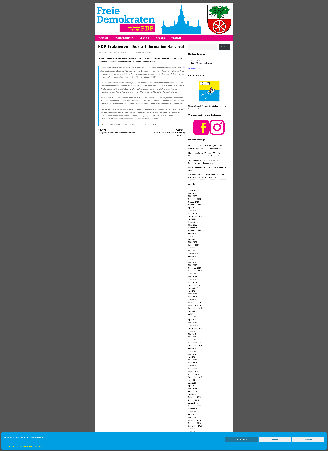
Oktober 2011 (193, 409)
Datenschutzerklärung (25, 446)
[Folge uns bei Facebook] (201, 134)
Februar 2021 (193, 245)
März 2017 (192, 294)
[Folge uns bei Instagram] (217, 134)
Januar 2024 (193, 210)
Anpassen (308, 439)
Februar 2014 (193, 363)
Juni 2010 (192, 432)
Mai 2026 (192, 193)
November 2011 (194, 406)
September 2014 (195, 345)
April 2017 (192, 291)
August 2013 (193, 380)
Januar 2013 (193, 394)
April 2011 (192, 414)
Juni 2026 (192, 190)
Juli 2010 (192, 429)
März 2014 (192, 360)
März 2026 (192, 196)
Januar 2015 (193, 340)
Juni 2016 (192, 317)
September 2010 (195, 426)
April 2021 (192, 239)
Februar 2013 (193, 391)
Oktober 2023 (193, 213)
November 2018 (194, 268)
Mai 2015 (192, 334)
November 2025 (194, 199)
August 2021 (193, 233)
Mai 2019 (192, 262)
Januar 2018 (193, 279)
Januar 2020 (193, 254)
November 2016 (194, 305)
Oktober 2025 (193, 202)
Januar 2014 (193, 366)
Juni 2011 (192, 411)
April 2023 (192, 219)
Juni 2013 (192, 383)
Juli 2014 (192, 351)
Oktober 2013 (193, 374)
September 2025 (195, 205)
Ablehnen (275, 439)
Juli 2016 (192, 314)
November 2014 (194, 343)
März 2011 (192, 417)
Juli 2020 (192, 248)
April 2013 (192, 386)
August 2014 (193, 348)
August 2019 (193, 256)
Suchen (224, 47)
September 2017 (195, 285)
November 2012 (194, 397)
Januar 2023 (193, 222)
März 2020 (192, 251)
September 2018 (195, 271)
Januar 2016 (193, 325)
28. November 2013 (108, 52)
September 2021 (195, 231)
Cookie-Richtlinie (10, 446)
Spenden (160, 38)
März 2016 (192, 322)
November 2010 (194, 423)
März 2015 (192, 337)
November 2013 (194, 371)
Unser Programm (124, 38)
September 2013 (195, 377)
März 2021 (192, 242)
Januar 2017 (193, 299)
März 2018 (192, 277)
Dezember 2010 (194, 420)
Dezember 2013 (194, 368)
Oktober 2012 (193, 400)
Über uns (144, 38)
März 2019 (192, 265)
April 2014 (192, 357)
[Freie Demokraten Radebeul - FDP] (164, 34)
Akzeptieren (242, 439)
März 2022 (192, 225)
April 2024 (192, 208)
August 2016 (193, 311)
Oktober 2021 (193, 228)
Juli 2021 (192, 236)
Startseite (102, 38)
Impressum (38, 446)
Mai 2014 (192, 354)
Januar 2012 (193, 403)
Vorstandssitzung (204, 63)
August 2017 (193, 288)
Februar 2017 (193, 297)
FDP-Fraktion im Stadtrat (143, 52)
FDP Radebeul (124, 52)
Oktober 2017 (193, 282)
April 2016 (192, 320)
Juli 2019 (192, 259)
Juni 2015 (192, 331)
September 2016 (195, 308)
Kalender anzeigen (195, 68)
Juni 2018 (192, 274)
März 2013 (192, 389)
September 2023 (195, 216)
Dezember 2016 (194, 302)
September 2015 (195, 328)
